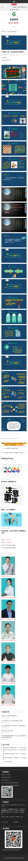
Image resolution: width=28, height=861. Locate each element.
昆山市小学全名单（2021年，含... (11, 750)
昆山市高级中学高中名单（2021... (11, 753)
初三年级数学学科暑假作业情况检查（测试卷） (13, 452)
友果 (6, 443)
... (3, 761)
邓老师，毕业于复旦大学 (7, 576)
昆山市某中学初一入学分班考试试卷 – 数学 (11, 720)
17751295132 (21, 445)
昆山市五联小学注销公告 (7, 730)
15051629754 (8, 542)
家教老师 (9, 438)
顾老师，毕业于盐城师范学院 (8, 705)
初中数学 (5, 438)
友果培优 (14, 19)
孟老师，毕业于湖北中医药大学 (8, 619)
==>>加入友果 (4, 822)
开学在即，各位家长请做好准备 (9, 715)
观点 (19, 54)
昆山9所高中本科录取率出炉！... (11, 747)
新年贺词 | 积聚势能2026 (8, 481)
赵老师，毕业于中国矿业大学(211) (14, 7)
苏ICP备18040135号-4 (19, 858)
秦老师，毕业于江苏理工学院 (8, 683)
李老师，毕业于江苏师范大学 (8, 640)
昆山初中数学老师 (15, 438)
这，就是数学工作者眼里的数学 (11, 448)
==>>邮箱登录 (15, 822)
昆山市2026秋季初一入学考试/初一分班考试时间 (13, 725)
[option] (14, 7)
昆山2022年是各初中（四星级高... (11, 757)
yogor (13, 54)
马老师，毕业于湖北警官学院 (8, 662)
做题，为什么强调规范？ (8, 509)
